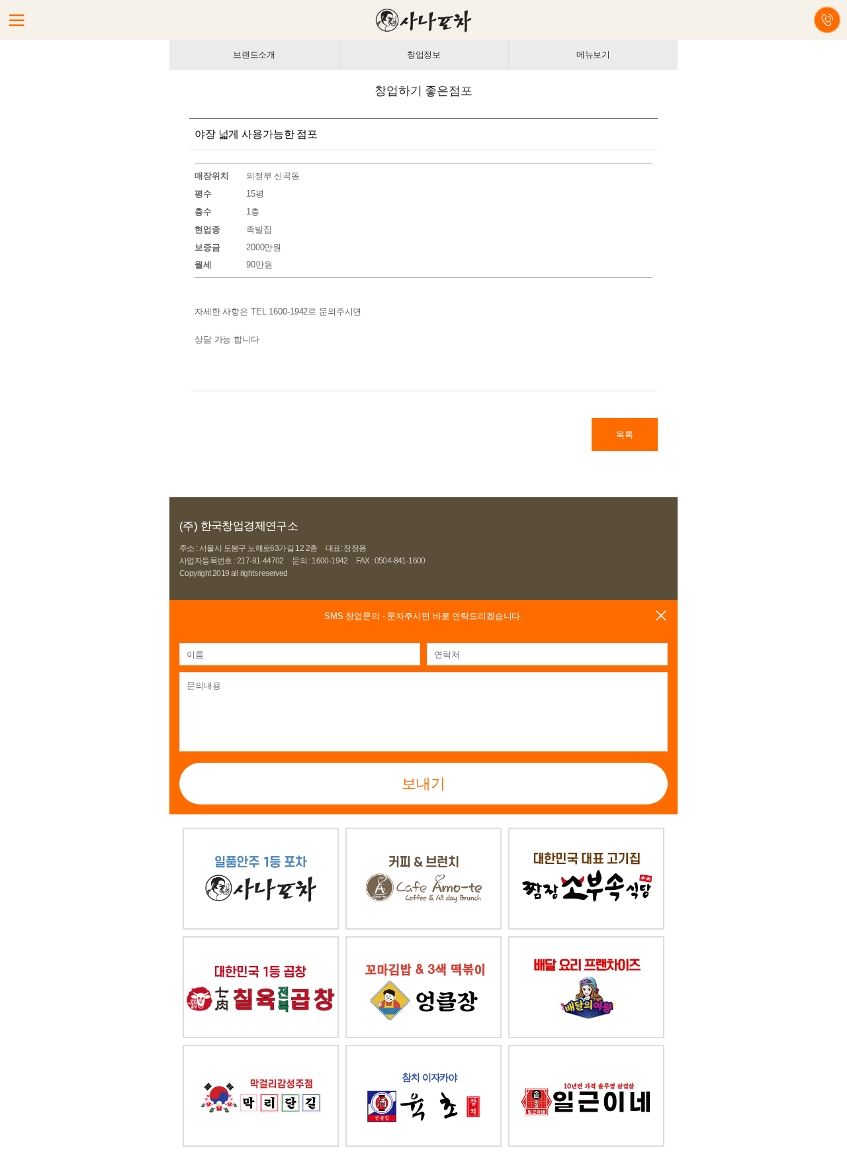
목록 (624, 435)
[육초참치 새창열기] (423, 1051)
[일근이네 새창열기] (586, 1051)
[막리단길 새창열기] (261, 1051)
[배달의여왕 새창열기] (586, 942)
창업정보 (424, 55)
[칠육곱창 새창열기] (261, 942)
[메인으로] (423, 19)
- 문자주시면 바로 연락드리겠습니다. (423, 616)
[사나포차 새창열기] (261, 834)
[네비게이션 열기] (16, 20)
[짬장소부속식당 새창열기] (586, 834)
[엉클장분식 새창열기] (423, 942)
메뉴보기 (593, 55)
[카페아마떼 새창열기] (423, 834)
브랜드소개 (254, 55)
